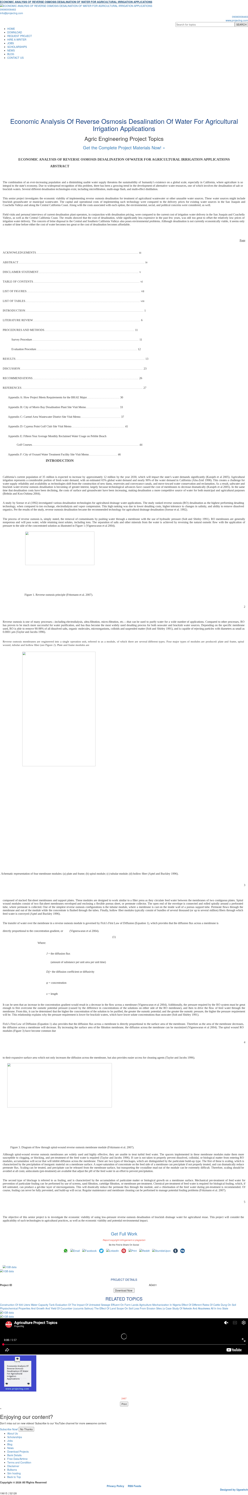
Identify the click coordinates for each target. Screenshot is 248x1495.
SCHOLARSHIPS (17, 47)
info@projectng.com (11, 13)
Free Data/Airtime (17, 1459)
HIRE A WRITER (16, 39)
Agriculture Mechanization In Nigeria (160, 1305)
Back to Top (14, 1477)
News (10, 1448)
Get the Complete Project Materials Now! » (124, 147)
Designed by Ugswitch (234, 1489)
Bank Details (14, 1455)
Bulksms (12, 1469)
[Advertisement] (124, 86)
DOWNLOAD (14, 32)
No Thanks (26, 1429)
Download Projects (18, 1451)
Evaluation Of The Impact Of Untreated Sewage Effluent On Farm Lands (97, 1305)
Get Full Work (124, 1233)
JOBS (10, 43)
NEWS (11, 50)
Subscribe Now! (9, 1429)
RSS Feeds (134, 1486)
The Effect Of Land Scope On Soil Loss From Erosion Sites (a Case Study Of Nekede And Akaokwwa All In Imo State (161, 1308)
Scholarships (14, 1437)
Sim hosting (14, 1473)
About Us (12, 1433)
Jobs (10, 1440)
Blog (9, 1444)
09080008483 (8, 9)
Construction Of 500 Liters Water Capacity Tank (27, 1305)
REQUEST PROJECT (19, 36)
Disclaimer (13, 1466)
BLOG (10, 54)
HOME (11, 28)
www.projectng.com (237, 20)
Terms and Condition (19, 1462)
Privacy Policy (115, 1486)
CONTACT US (15, 57)
